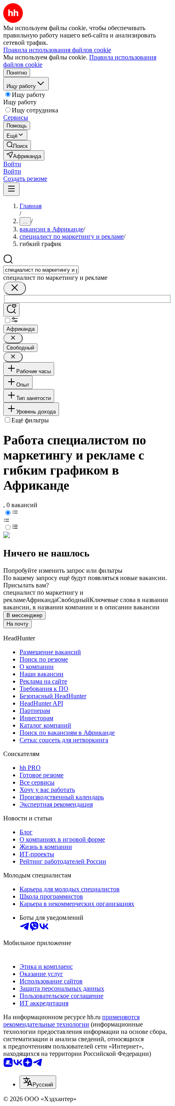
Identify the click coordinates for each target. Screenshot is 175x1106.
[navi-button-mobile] (11, 189)
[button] (12, 164)
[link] (17, 145)
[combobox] (41, 270)
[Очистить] (14, 288)
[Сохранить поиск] (11, 310)
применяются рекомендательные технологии (71, 1021)
